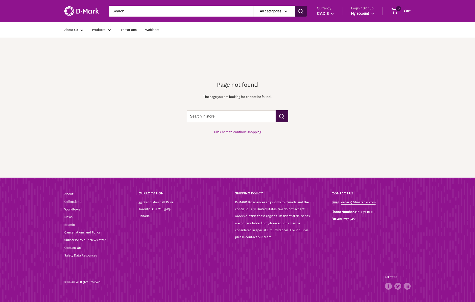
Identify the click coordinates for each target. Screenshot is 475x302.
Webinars (152, 29)
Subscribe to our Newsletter (85, 240)
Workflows (72, 209)
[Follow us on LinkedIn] (407, 286)
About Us (71, 29)
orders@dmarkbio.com (358, 202)
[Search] (301, 11)
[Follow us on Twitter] (397, 286)
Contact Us (72, 247)
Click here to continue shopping (237, 132)
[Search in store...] (282, 116)
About (68, 194)
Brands (69, 224)
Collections (72, 201)
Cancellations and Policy (82, 232)
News (68, 217)
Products (98, 29)
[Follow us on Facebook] (388, 286)
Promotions (128, 29)
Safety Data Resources (80, 255)
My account (360, 13)
